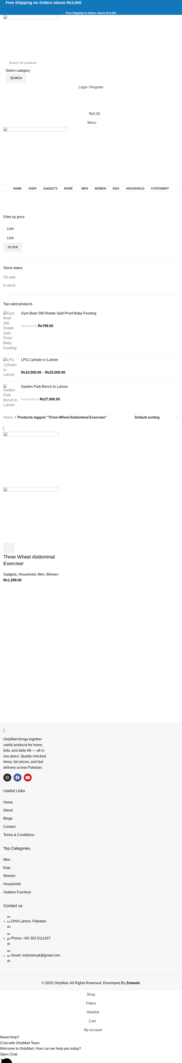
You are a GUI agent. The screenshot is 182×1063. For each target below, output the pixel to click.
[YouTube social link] (96, 9)
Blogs (7, 818)
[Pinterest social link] (101, 9)
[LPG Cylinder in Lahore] (10, 367)
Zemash (133, 983)
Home (8, 417)
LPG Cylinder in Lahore (39, 360)
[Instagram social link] (91, 9)
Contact (9, 826)
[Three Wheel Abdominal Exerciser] (31, 459)
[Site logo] (31, 36)
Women (52, 574)
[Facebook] (18, 778)
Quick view (20, 548)
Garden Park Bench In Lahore (44, 386)
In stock (9, 285)
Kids (6, 868)
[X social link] (86, 9)
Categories (13, 207)
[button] (8, 548)
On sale (9, 277)
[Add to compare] (32, 548)
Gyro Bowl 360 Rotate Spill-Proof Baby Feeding (58, 313)
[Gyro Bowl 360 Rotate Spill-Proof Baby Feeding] (10, 331)
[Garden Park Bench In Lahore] (10, 396)
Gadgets (10, 574)
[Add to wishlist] (44, 548)
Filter (13, 247)
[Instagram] (7, 778)
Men (41, 574)
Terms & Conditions (18, 835)
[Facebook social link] (80, 9)
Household (27, 574)
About (8, 810)
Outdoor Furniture (17, 892)
